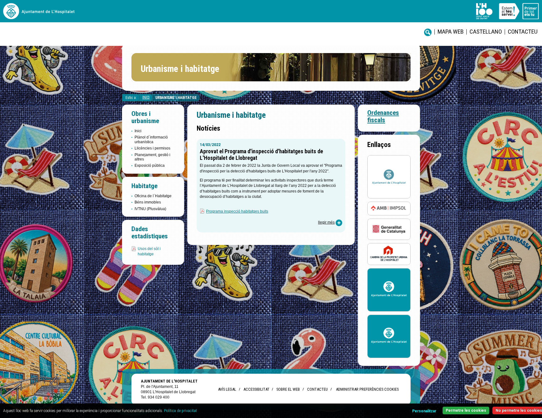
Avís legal (227, 389)
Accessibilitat (256, 389)
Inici (146, 97)
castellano (486, 31)
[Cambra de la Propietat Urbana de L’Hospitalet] (389, 254)
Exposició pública (150, 165)
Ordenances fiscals (383, 116)
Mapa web (451, 31)
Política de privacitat (180, 411)
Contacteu (523, 31)
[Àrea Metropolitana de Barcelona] (389, 208)
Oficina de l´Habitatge (153, 196)
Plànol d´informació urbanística (151, 139)
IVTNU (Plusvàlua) (150, 209)
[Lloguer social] (389, 176)
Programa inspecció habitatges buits (237, 211)
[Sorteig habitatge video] (389, 336)
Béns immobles (148, 202)
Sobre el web (288, 389)
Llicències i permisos (152, 148)
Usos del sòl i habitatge (149, 251)
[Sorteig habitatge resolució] (389, 289)
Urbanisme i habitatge (176, 97)
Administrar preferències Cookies (367, 389)
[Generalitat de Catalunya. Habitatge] (389, 228)
